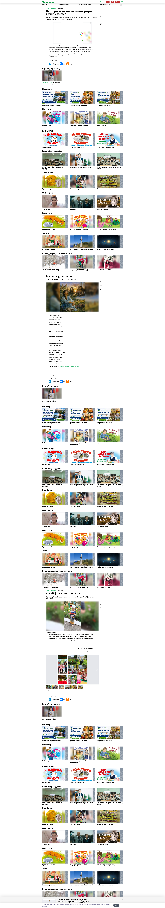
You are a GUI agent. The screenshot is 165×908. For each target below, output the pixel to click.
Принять (116, 905)
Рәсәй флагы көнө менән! (85, 4)
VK (107, 1)
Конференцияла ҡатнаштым (105, 4)
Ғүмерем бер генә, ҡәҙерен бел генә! (69, 366)
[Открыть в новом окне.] (54, 63)
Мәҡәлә (44, 4)
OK (112, 1)
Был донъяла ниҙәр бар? (51, 8)
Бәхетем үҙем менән (64, 4)
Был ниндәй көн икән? (51, 590)
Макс (117, 1)
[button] (97, 669)
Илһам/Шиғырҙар (50, 273)
